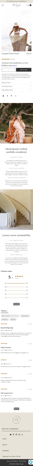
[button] (16, 283)
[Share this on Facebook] (7, 96)
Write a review (16, 304)
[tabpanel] (16, 363)
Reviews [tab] (4, 311)
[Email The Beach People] (22, 435)
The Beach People (18, 464)
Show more (16, 408)
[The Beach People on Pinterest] (16, 435)
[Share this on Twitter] (3, 96)
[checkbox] (13, 319)
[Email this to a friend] (15, 96)
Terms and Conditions (12, 461)
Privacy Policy (22, 461)
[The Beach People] (16, 5)
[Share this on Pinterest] (11, 96)
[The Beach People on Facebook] (13, 435)
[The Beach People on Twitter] (11, 435)
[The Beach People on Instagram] (19, 435)
